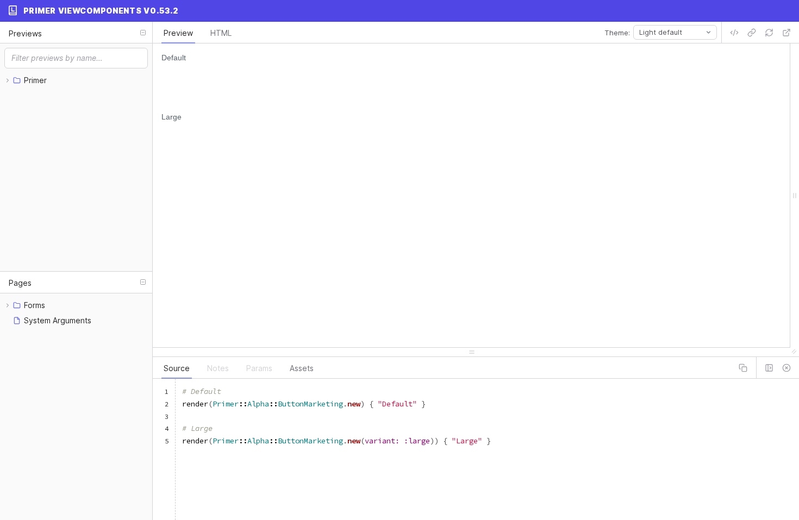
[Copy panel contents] (743, 368)
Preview (178, 32)
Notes (218, 368)
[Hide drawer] (786, 368)
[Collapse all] (143, 32)
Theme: (617, 32)
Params (259, 368)
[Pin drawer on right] (769, 368)
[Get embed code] (734, 32)
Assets (302, 368)
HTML (221, 32)
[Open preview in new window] (786, 32)
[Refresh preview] (769, 32)
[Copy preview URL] (751, 32)
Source (177, 368)
